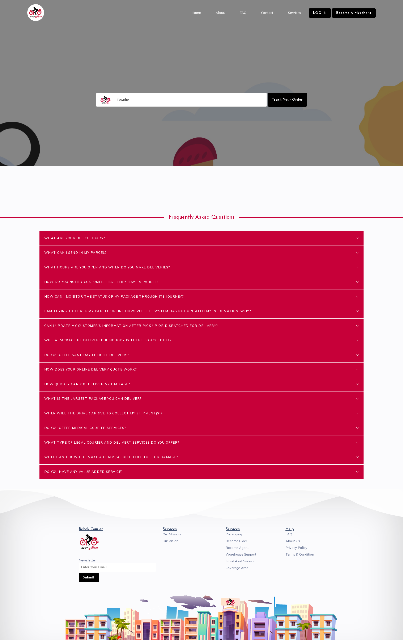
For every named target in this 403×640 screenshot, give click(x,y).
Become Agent (237, 547)
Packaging (234, 534)
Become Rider (236, 541)
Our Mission (172, 534)
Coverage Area (237, 568)
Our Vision (170, 541)
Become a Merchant (354, 13)
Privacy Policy (296, 547)
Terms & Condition (299, 554)
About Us (292, 541)
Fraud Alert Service (240, 561)
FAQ (288, 534)
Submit (89, 577)
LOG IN (320, 13)
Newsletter (87, 560)
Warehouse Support (241, 554)
